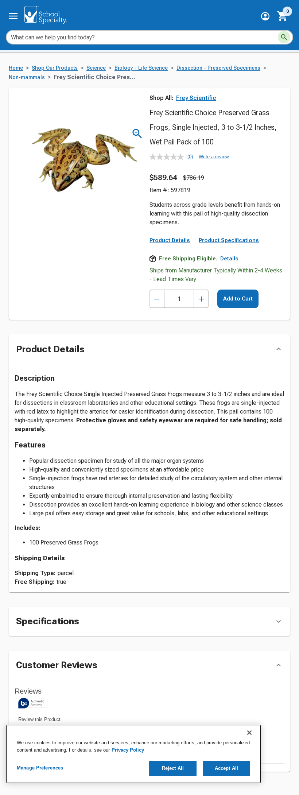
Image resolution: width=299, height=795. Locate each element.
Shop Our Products (55, 68)
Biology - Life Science (141, 68)
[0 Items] (282, 16)
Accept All (226, 768)
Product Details (170, 240)
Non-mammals (27, 77)
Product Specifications (229, 240)
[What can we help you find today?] (284, 37)
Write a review (214, 156)
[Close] (249, 733)
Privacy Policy (128, 750)
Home (16, 68)
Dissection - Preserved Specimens (218, 68)
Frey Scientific (196, 97)
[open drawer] (13, 16)
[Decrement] (157, 299)
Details (229, 258)
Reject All (173, 768)
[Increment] (201, 299)
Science (96, 68)
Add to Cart (238, 298)
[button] (265, 16)
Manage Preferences (40, 768)
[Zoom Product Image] (137, 133)
